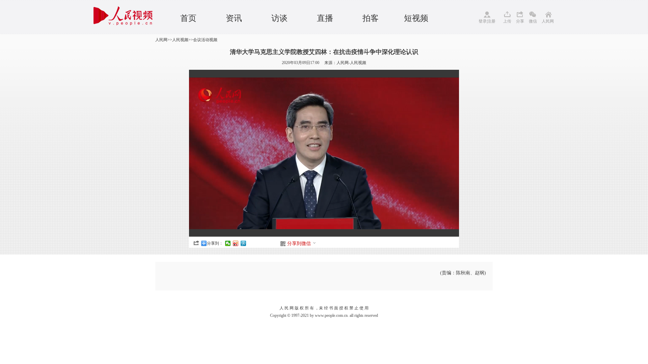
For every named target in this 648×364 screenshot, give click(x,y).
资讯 (234, 18)
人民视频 (180, 39)
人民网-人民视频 (351, 62)
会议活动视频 (205, 39)
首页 (188, 18)
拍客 (370, 18)
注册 (491, 21)
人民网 (548, 21)
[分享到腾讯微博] (243, 243)
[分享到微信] (228, 243)
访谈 (279, 18)
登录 (483, 21)
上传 (507, 21)
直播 (325, 18)
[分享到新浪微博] (236, 243)
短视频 (416, 18)
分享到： (215, 243)
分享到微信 (299, 243)
